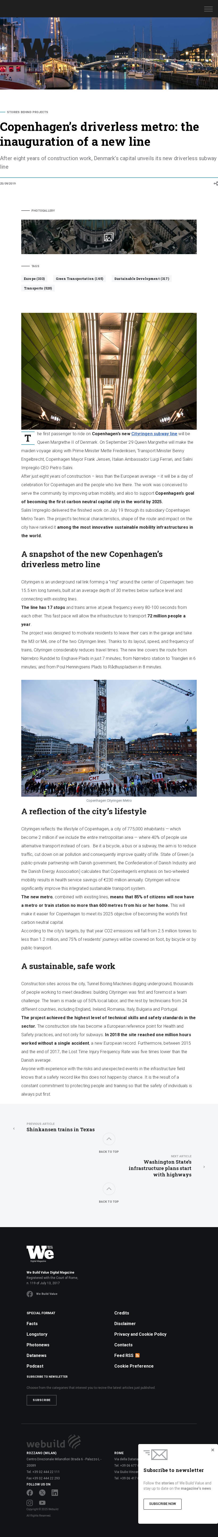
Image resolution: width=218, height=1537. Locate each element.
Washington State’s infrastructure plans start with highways (160, 1166)
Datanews (37, 1355)
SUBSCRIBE (42, 1400)
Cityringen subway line (154, 433)
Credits (121, 1313)
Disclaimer (125, 1323)
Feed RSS (123, 1355)
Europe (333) (34, 278)
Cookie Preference (134, 1366)
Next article (181, 1156)
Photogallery (43, 210)
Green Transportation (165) (79, 278)
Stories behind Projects (27, 112)
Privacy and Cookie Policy (140, 1334)
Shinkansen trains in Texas (61, 1127)
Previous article (40, 1124)
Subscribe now (162, 1504)
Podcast (35, 1366)
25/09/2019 (7, 183)
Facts (32, 1323)
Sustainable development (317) (141, 278)
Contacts (123, 1344)
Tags (35, 266)
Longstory (37, 1334)
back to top (109, 1152)
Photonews (38, 1344)
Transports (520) (38, 288)
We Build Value (46, 1294)
